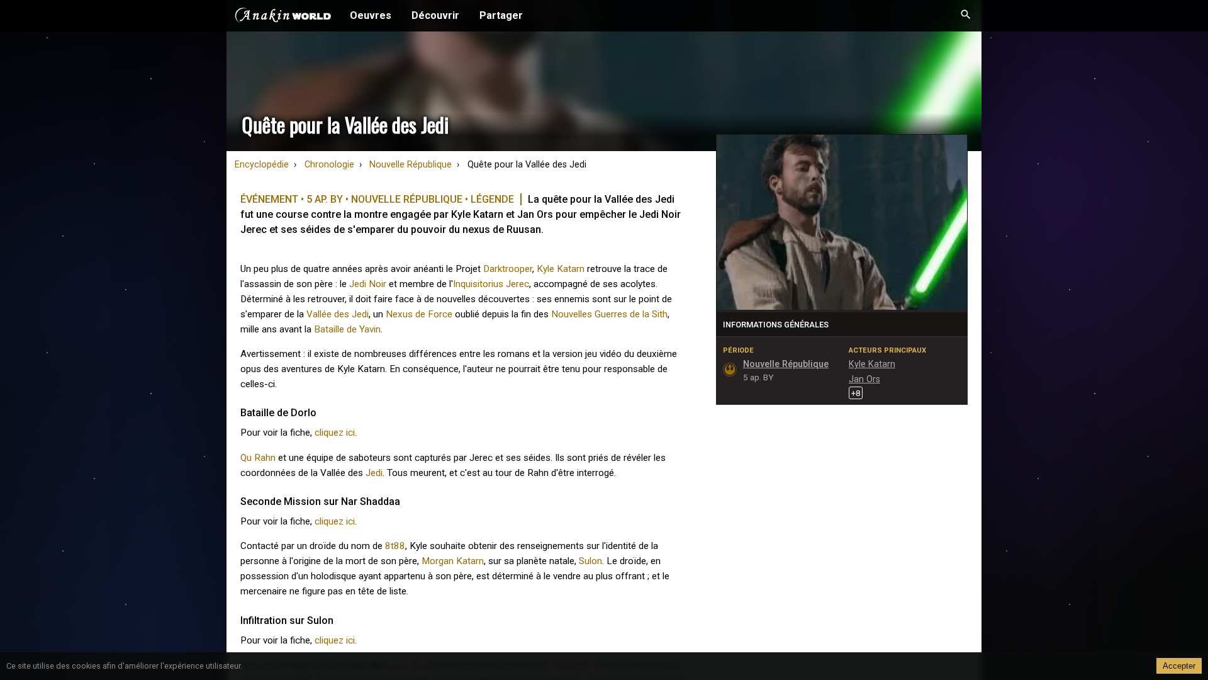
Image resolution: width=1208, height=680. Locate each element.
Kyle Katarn (560, 269)
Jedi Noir (367, 284)
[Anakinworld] (283, 17)
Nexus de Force (419, 314)
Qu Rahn (258, 457)
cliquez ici (335, 432)
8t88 (395, 546)
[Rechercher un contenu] (965, 15)
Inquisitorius (478, 284)
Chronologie (329, 164)
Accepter (1179, 666)
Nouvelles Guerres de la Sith (609, 314)
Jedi (374, 473)
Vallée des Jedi (337, 314)
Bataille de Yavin (347, 329)
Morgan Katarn (453, 561)
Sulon (590, 561)
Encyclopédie (262, 164)
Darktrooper (507, 269)
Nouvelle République (410, 164)
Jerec (517, 284)
